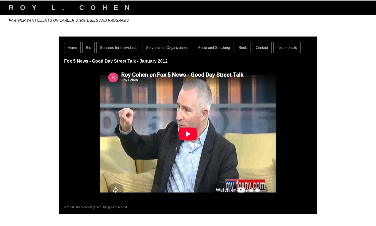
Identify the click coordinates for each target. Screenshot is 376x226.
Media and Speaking (213, 48)
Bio (88, 48)
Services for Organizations (167, 48)
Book (243, 48)
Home (72, 48)
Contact (262, 48)
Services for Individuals (118, 48)
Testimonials (287, 48)
